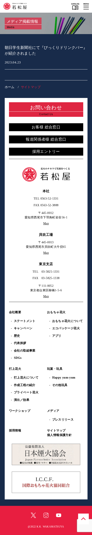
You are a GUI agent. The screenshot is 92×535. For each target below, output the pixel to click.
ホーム (10, 87)
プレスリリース (63, 419)
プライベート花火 (26, 392)
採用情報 (15, 430)
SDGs (18, 357)
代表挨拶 (20, 343)
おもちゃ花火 (56, 312)
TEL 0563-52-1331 (46, 198)
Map (46, 223)
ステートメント (25, 321)
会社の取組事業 (25, 350)
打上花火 (15, 368)
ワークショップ (20, 410)
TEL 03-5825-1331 (46, 271)
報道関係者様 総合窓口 (46, 139)
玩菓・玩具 (54, 368)
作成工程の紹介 (25, 385)
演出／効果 (21, 399)
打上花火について (26, 377)
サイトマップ (56, 430)
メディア (53, 410)
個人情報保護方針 (59, 435)
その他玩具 (60, 385)
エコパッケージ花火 (66, 328)
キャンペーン (23, 328)
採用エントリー (46, 151)
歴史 (17, 335)
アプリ (56, 335)
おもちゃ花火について (67, 321)
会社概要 (15, 312)
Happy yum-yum (64, 377)
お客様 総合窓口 (46, 127)
